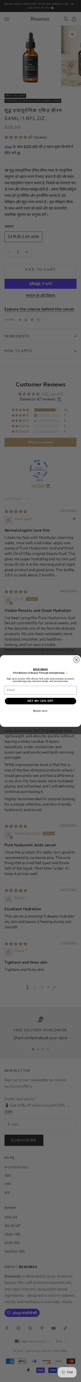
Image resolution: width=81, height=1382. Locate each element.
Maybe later (40, 711)
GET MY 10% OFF (40, 701)
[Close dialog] (76, 660)
